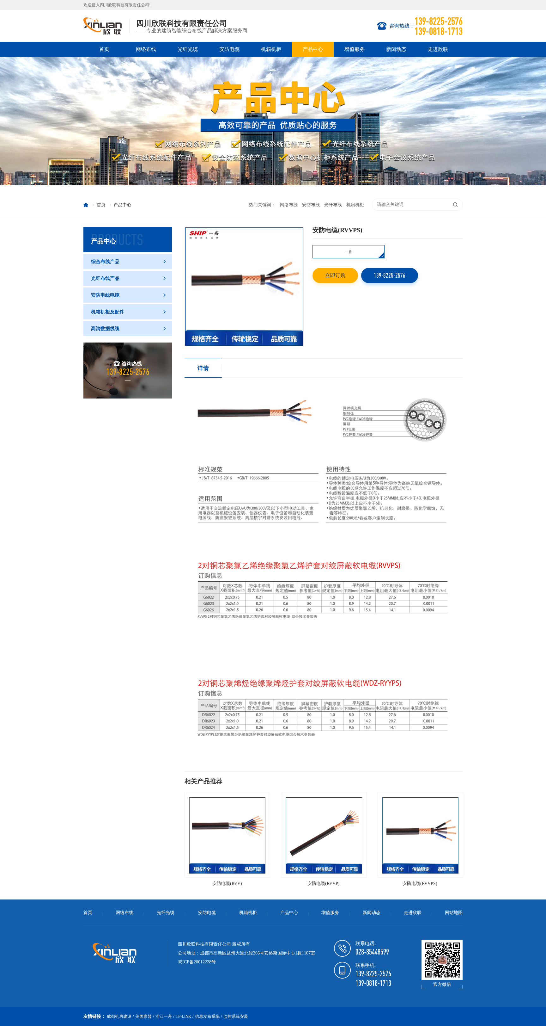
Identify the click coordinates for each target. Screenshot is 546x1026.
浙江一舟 (163, 1016)
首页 (104, 49)
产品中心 (313, 49)
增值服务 (354, 49)
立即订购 (335, 275)
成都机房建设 (119, 1016)
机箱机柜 (271, 49)
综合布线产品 (129, 261)
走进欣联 (438, 49)
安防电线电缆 (129, 295)
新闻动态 (396, 49)
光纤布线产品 (129, 278)
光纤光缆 (188, 49)
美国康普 (143, 1016)
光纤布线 (333, 204)
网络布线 (146, 49)
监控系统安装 (235, 1016)
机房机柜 (355, 204)
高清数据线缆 (129, 328)
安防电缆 (229, 49)
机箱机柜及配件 (129, 311)
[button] (244, 340)
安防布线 (311, 204)
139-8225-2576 (389, 275)
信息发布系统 (207, 1016)
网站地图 (454, 912)
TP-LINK (183, 1016)
